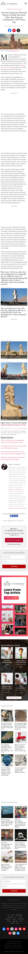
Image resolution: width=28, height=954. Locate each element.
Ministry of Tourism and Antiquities (16, 428)
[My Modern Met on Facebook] (3, 928)
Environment (21, 919)
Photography (19, 915)
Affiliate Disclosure (9, 947)
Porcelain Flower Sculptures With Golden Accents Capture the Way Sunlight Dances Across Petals (6, 771)
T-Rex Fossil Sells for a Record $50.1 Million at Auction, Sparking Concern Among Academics (21, 867)
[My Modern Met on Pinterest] (7, 928)
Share (14, 516)
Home (8, 9)
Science (9, 921)
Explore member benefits (14, 544)
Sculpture (18, 9)
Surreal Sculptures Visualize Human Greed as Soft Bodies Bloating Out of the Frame (20, 845)
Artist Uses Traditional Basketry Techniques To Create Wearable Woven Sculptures (7, 845)
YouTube (23, 425)
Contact (14, 945)
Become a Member (14, 540)
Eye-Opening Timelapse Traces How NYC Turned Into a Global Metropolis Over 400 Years (7, 748)
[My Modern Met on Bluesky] (18, 932)
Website (3, 425)
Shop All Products (14, 697)
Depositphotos (14, 51)
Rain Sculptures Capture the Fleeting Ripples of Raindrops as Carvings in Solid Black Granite (7, 822)
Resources (8, 919)
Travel (21, 921)
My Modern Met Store (10, 645)
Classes (14, 919)
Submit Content (8, 945)
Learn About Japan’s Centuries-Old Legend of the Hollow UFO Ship (20, 770)
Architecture (11, 917)
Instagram (17, 425)
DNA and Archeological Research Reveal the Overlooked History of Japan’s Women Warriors (20, 823)
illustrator (11, 489)
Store (18, 923)
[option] (7, 632)
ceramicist (18, 489)
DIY (16, 917)
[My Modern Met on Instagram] (16, 928)
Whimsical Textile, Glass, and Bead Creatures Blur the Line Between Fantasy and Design (20, 747)
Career (20, 917)
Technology (15, 921)
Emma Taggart (9, 26)
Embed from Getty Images (6, 287)
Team (19, 943)
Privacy (16, 947)
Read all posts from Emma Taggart (17, 508)
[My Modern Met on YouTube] (24, 928)
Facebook (10, 425)
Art (12, 9)
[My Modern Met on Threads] (14, 932)
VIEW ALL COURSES (11, 598)
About (7, 943)
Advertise (19, 945)
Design (12, 915)
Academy (12, 923)
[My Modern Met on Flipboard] (20, 928)
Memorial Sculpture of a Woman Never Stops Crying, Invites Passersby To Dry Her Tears (7, 726)
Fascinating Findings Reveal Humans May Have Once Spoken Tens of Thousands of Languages (21, 726)
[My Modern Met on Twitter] (12, 928)
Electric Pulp (21, 951)
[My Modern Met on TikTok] (10, 932)
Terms (20, 947)
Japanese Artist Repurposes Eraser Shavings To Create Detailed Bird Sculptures (6, 867)
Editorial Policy (13, 943)
